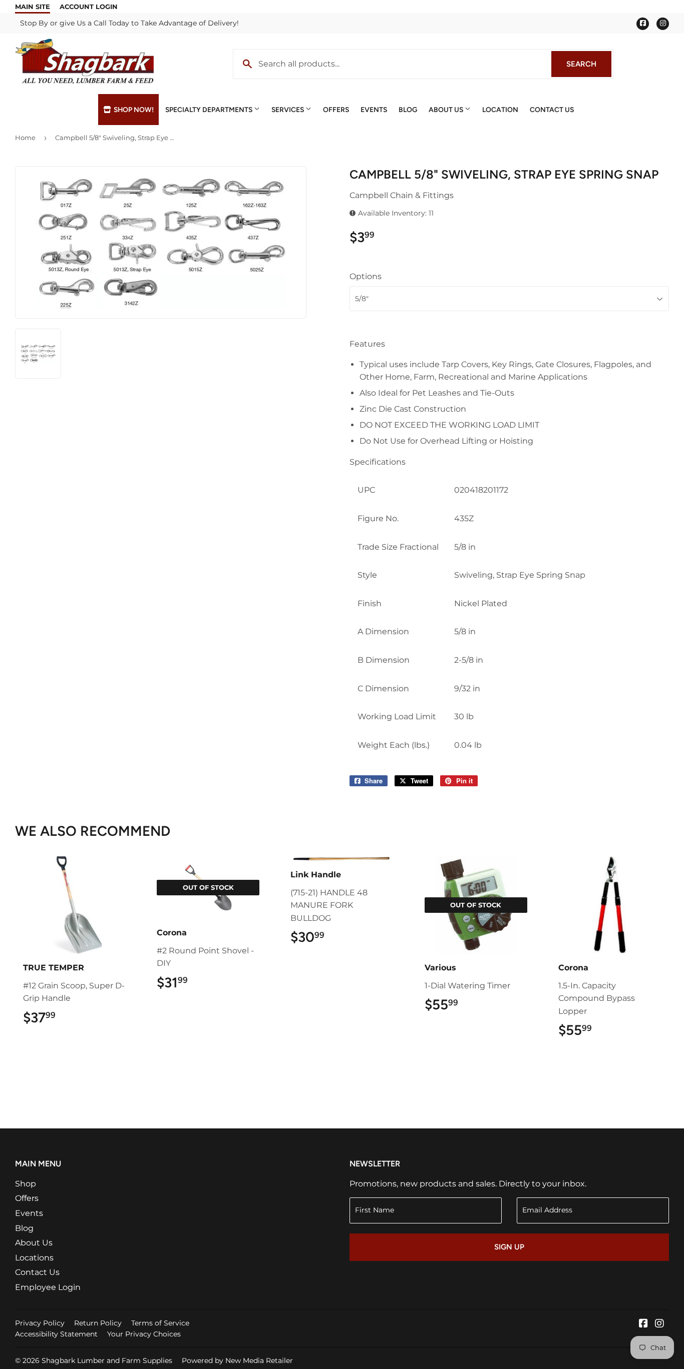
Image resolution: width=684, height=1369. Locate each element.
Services (288, 110)
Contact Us (552, 110)
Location (500, 110)
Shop (25, 1183)
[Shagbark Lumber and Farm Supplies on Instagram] (659, 1324)
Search (588, 64)
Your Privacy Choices (144, 1334)
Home (25, 138)
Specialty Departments (209, 110)
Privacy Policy (40, 1323)
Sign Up (509, 1246)
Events (374, 110)
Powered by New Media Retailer (237, 1360)
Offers (336, 110)
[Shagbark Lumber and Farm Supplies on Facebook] (643, 1324)
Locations (34, 1257)
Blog (408, 110)
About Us (447, 110)
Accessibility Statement (56, 1334)
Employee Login (48, 1287)
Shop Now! (133, 110)
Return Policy (98, 1323)
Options (366, 276)
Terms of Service (160, 1323)
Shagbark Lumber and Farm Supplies (107, 1360)
